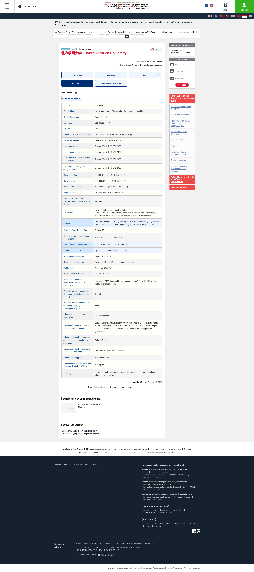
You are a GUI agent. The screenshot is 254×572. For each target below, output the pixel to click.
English (154, 523)
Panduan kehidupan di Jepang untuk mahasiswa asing (182, 98)
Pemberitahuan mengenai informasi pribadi (119, 452)
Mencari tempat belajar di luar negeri (101, 449)
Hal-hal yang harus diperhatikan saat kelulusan (179, 168)
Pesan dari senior (157, 449)
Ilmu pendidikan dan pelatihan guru (157, 497)
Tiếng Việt (147, 526)
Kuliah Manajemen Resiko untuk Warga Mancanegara (182, 179)
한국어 (192, 523)
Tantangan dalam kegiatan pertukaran (179, 153)
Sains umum (158, 499)
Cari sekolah (30, 6)
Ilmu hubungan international (154, 477)
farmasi (178, 487)
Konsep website (83, 555)
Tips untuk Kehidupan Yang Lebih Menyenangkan (180, 123)
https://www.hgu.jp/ (154, 61)
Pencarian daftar (174, 449)
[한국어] (233, 16)
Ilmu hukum (164, 472)
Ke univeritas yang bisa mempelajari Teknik (79, 431)
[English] (216, 16)
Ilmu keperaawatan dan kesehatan (157, 485)
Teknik (193, 487)
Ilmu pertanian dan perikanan (155, 490)
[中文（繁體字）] (227, 16)
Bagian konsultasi (178, 160)
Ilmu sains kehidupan (182, 497)
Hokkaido (74, 49)
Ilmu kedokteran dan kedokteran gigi (157, 487)
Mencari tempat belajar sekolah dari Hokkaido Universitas (78, 464)
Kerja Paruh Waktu (179, 140)
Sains (185, 487)
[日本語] (210, 16)
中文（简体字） (166, 523)
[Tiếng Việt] (239, 16)
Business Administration (111, 83)
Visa (173, 146)
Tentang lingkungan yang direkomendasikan (157, 452)
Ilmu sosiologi (183, 475)
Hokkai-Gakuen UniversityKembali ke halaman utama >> (111, 387)
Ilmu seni (146, 499)
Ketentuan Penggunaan (88, 452)
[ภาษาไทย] (250, 16)
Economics (111, 75)
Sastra (145, 472)
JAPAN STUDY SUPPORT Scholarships (159, 513)
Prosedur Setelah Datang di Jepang (181, 107)
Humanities (77, 75)
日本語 (145, 523)
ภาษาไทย (157, 526)
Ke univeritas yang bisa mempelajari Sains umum (82, 434)
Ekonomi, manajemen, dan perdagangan (159, 475)
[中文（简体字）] (221, 16)
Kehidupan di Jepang (180, 115)
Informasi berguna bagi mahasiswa (133, 449)
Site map (187, 449)
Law (145, 75)
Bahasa (154, 472)
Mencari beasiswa (179, 187)
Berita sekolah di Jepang (73, 449)
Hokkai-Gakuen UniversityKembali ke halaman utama (140, 65)
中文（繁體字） (181, 523)
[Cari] (182, 85)
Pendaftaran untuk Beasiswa (179, 132)
